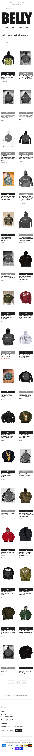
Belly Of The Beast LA (16, 742)
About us (8, 740)
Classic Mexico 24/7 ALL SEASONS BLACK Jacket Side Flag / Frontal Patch (26, 278)
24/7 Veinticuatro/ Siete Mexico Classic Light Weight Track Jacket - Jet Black (26, 157)
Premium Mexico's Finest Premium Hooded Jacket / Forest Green (25, 632)
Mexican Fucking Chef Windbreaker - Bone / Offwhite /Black (24, 356)
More (27, 27)
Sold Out (25, 73)
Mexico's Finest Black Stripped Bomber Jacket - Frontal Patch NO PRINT (7, 436)
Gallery (20, 27)
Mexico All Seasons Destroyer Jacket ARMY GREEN (7, 396)
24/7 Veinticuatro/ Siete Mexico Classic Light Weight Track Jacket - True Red (26, 239)
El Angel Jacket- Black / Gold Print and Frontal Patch (7, 475)
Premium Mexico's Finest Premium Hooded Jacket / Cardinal (7, 554)
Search (3, 740)
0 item (14, 4)
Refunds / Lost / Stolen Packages (23, 740)
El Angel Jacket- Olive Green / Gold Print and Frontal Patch (24, 436)
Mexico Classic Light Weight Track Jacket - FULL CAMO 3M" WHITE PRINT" (8, 198)
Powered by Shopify (26, 742)
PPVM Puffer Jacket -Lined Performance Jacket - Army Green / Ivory (8, 632)
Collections (12, 695)
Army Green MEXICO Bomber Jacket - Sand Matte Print (6, 317)
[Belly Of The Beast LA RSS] (5, 707)
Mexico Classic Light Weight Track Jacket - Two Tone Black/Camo (8, 77)
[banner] (17, 18)
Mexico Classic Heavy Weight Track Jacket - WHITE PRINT (6, 239)
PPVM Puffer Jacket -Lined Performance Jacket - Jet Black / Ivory (25, 672)
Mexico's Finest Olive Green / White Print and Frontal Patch (25, 593)
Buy (8, 73)
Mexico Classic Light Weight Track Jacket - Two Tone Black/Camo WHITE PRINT (26, 77)
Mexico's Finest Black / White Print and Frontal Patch (7, 593)
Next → (24, 682)
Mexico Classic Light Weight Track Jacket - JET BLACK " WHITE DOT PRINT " (8, 117)
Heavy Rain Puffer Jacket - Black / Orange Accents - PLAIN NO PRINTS (25, 554)
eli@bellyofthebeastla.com (12, 720)
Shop (13, 27)
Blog (13, 740)
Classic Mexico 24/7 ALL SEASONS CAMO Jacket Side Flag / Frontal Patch (26, 515)
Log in (11, 2)
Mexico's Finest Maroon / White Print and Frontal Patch (25, 317)
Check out (20, 4)
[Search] (28, 8)
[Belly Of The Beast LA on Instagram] (2, 707)
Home (6, 27)
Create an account (19, 2)
